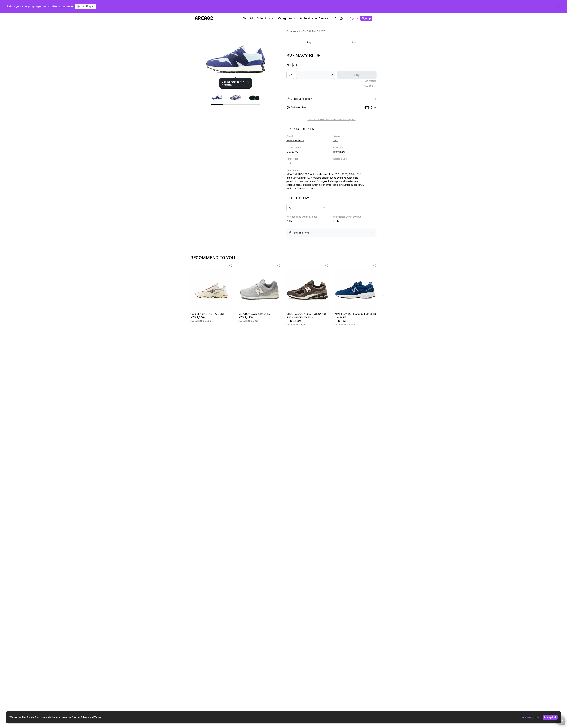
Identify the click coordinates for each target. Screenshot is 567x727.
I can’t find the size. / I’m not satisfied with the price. (332, 119)
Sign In (354, 18)
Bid (354, 42)
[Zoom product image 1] (235, 56)
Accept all (550, 717)
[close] (558, 6)
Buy (309, 42)
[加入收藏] (290, 75)
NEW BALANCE (309, 31)
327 (323, 31)
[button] (341, 18)
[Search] (335, 18)
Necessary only (529, 717)
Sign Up (366, 18)
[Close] (247, 82)
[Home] (204, 18)
